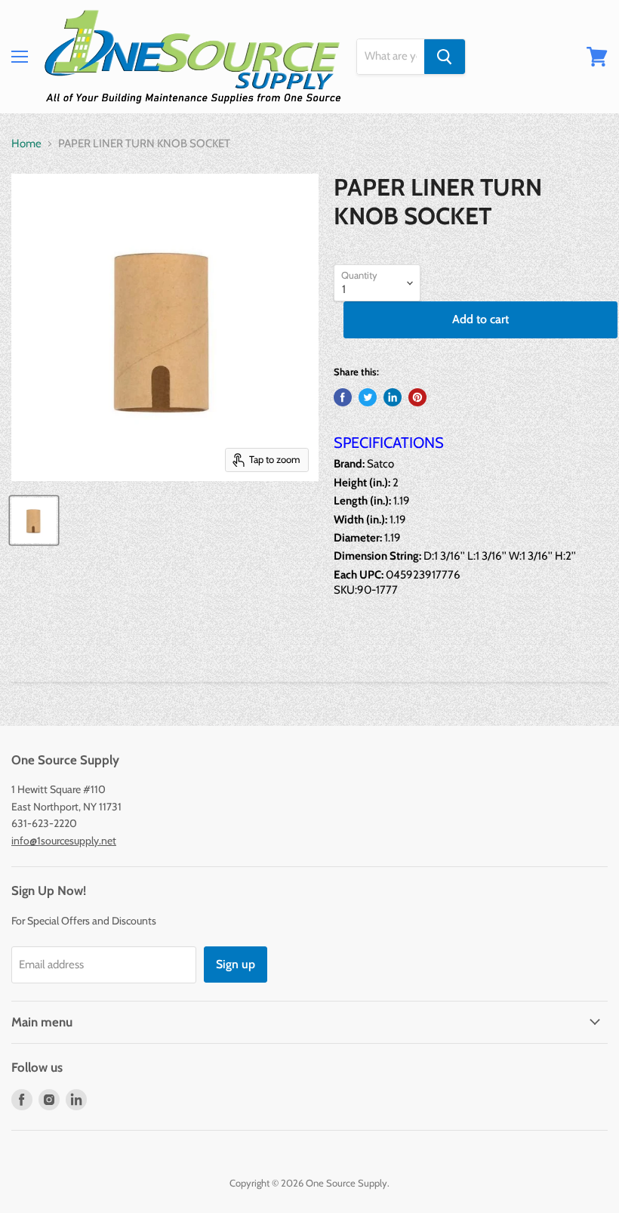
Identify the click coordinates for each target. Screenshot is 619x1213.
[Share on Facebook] (343, 397)
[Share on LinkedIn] (392, 397)
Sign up (235, 964)
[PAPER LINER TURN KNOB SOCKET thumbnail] (34, 520)
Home (26, 143)
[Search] (444, 56)
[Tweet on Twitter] (368, 397)
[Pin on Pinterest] (417, 397)
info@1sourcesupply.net (63, 840)
